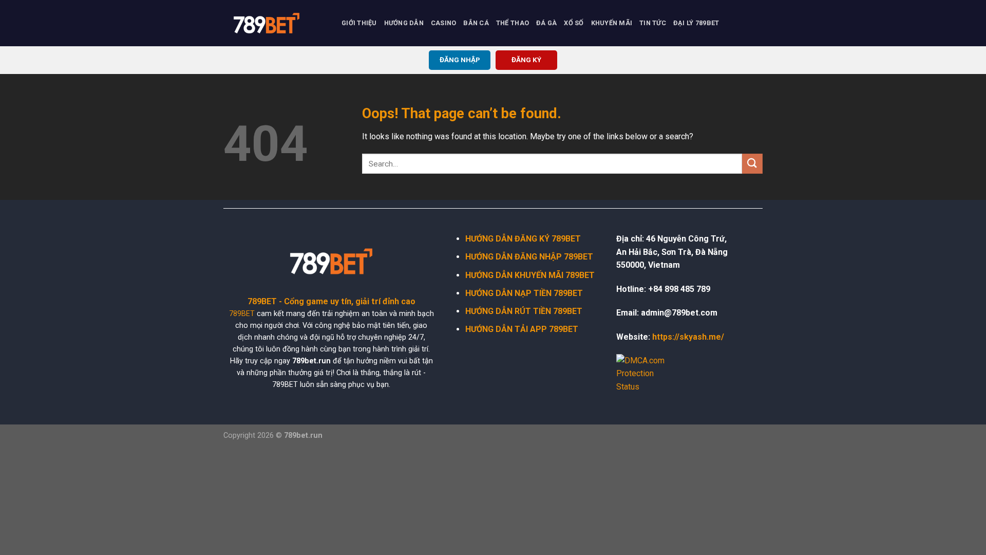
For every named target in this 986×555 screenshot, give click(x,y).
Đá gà (546, 23)
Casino (444, 23)
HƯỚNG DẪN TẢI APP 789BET (521, 329)
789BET (242, 313)
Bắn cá (476, 23)
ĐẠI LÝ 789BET (696, 23)
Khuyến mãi (612, 23)
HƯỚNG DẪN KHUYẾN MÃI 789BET (530, 275)
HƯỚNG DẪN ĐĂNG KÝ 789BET (523, 239)
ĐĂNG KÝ (526, 59)
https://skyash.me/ (688, 337)
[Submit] (752, 164)
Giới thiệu (359, 23)
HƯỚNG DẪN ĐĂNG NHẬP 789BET (529, 257)
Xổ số (573, 23)
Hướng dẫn (404, 23)
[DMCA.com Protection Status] (647, 373)
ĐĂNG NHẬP (460, 59)
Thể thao (512, 23)
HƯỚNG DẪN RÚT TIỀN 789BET (523, 311)
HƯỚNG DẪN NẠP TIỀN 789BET (524, 293)
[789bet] (274, 23)
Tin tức (652, 23)
